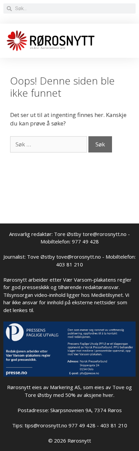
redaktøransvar (101, 287)
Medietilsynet (107, 294)
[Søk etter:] (49, 144)
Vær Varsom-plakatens (89, 279)
